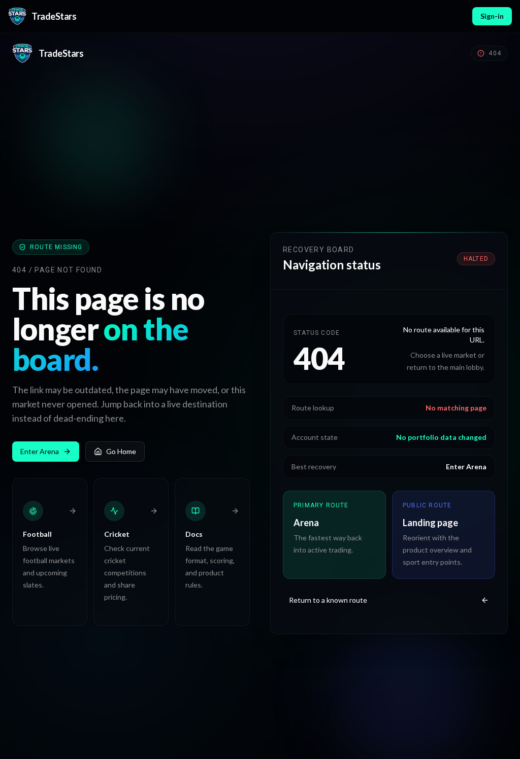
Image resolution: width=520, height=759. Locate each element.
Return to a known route (328, 600)
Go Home (121, 451)
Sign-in (492, 16)
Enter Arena (39, 451)
